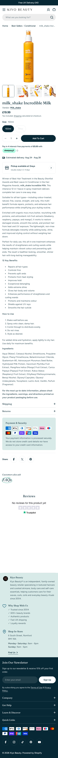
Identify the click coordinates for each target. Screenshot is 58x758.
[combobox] (29, 17)
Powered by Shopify (32, 753)
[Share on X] (22, 459)
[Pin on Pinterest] (30, 459)
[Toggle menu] (4, 9)
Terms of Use (36, 687)
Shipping (17, 116)
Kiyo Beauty (15, 753)
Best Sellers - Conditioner (24, 26)
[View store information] (51, 168)
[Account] (48, 9)
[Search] (51, 17)
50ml (22, 129)
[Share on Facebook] (13, 459)
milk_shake (15, 107)
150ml (8, 128)
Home (5, 26)
